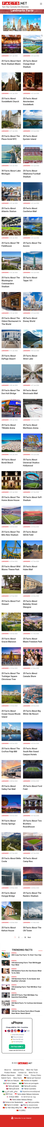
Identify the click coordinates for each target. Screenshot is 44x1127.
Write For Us (33, 1073)
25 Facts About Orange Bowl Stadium (30, 64)
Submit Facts (6, 1078)
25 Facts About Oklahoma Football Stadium (32, 174)
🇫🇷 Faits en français (12, 1081)
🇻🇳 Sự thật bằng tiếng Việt (12, 1108)
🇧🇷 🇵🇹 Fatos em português (29, 1083)
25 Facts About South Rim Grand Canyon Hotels (31, 751)
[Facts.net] (14, 3)
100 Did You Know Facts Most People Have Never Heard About (25, 1012)
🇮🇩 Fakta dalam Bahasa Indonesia (27, 1094)
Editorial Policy (18, 1070)
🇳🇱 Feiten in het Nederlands (13, 1102)
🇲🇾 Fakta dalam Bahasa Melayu (21, 1100)
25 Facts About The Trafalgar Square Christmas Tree (11, 676)
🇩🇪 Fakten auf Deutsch (32, 1078)
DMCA (19, 1075)
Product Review (10, 1073)
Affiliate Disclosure (8, 1075)
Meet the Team (32, 1070)
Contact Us (22, 1073)
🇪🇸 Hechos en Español (29, 1081)
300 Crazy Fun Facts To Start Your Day (26, 955)
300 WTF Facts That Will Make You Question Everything (24, 996)
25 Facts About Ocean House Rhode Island (11, 714)
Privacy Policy (36, 1075)
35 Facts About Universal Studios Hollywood (31, 462)
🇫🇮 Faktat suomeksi (28, 1089)
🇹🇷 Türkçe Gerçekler (31, 1108)
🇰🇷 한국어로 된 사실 (28, 1097)
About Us (7, 1070)
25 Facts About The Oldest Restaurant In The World (11, 321)
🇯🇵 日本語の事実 (12, 1097)
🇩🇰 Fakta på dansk (12, 1086)
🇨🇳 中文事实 (20, 1110)
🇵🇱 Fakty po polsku (32, 1102)
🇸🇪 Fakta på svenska (28, 1086)
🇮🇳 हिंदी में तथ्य (7, 1094)
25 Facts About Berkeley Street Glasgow (30, 604)
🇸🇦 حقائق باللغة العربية (10, 1091)
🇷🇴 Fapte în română (11, 1105)
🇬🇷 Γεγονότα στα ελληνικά (30, 1091)
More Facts (17, 1078)
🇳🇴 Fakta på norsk (12, 1089)
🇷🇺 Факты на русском (29, 1105)
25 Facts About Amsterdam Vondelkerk (30, 101)
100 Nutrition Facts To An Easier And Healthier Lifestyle (25, 980)
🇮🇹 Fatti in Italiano (10, 1083)
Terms (26, 1075)
